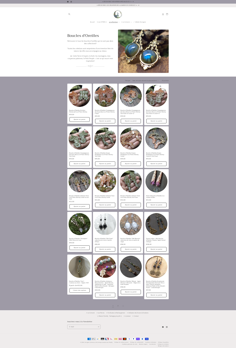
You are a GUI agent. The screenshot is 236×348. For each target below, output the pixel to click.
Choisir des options (79, 290)
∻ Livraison (127, 316)
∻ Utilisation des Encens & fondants (137, 313)
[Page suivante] (123, 306)
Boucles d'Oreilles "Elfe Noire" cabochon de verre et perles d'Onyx (104, 240)
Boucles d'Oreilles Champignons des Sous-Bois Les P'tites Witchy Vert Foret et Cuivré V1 (156, 112)
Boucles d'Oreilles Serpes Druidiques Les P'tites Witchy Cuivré (129, 154)
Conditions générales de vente (129, 344)
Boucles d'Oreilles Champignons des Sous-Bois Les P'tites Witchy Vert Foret (79, 154)
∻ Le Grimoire (90, 313)
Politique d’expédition (163, 342)
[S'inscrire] (98, 327)
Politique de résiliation (163, 344)
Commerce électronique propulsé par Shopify (101, 342)
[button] (69, 14)
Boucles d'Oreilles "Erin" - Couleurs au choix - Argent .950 (79, 282)
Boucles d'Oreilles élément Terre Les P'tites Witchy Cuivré (104, 196)
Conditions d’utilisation (150, 342)
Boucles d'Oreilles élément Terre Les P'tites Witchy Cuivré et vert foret (79, 197)
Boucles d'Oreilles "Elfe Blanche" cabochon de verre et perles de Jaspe (130, 240)
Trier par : (128, 80)
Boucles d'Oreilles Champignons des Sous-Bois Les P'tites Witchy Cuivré (105, 112)
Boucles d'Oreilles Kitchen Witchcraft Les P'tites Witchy (78, 111)
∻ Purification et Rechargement (115, 313)
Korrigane (87, 342)
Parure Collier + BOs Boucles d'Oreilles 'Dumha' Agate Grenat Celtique (156, 240)
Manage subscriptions (163, 346)
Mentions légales (143, 344)
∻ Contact (135, 316)
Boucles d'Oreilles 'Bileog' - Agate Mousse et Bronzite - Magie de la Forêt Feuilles (130, 283)
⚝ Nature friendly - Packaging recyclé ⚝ (109, 316)
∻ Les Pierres (100, 313)
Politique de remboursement (121, 342)
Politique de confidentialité (136, 342)
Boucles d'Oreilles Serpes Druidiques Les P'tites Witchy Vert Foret (104, 154)
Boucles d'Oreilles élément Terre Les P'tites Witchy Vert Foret (130, 196)
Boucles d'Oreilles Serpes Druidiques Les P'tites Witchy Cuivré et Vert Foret (155, 154)
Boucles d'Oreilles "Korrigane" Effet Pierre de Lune (78, 239)
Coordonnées (152, 344)
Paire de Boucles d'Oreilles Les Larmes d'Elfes (155, 196)
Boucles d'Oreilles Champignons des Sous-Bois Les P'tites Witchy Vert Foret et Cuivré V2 (130, 112)
